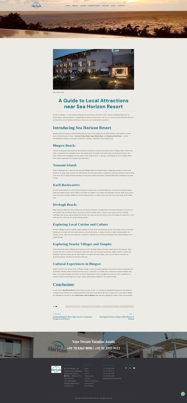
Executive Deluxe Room (82, 136)
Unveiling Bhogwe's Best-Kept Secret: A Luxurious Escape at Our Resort (73, 316)
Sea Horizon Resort (69, 290)
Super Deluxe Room (97, 136)
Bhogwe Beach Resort (72, 306)
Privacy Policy (89, 383)
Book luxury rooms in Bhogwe (85, 295)
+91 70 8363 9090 (79, 348)
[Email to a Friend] (56, 306)
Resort (75, 5)
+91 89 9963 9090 (108, 373)
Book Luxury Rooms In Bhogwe (91, 306)
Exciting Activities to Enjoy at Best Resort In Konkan (114, 316)
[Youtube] (134, 368)
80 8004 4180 (110, 376)
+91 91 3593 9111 (107, 348)
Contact (121, 5)
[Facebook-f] (126, 368)
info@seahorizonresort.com (112, 378)
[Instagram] (130, 368)
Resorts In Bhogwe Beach (110, 306)
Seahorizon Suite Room (114, 136)
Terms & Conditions (91, 381)
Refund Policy (89, 386)
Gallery (105, 5)
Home (68, 5)
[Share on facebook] (53, 306)
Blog (113, 5)
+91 (104, 376)
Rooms (83, 5)
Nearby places (94, 5)
